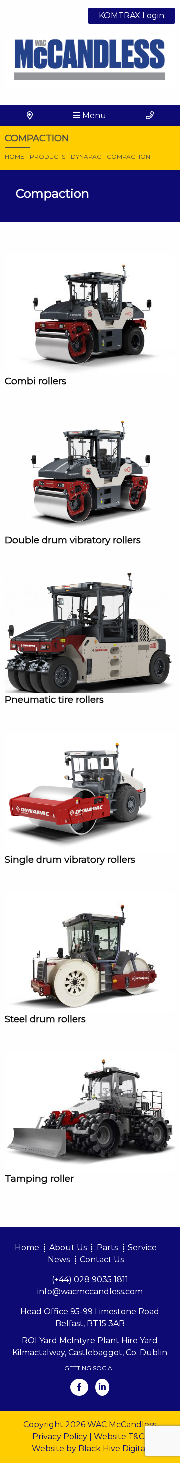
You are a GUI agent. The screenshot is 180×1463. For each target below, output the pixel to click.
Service (142, 1247)
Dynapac (86, 156)
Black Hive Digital (113, 1448)
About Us (68, 1247)
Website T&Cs (121, 1436)
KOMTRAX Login (131, 15)
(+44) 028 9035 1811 (90, 1279)
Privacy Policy (60, 1436)
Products (48, 156)
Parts (107, 1247)
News (59, 1259)
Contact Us (102, 1259)
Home (14, 156)
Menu (93, 115)
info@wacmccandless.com (90, 1291)
